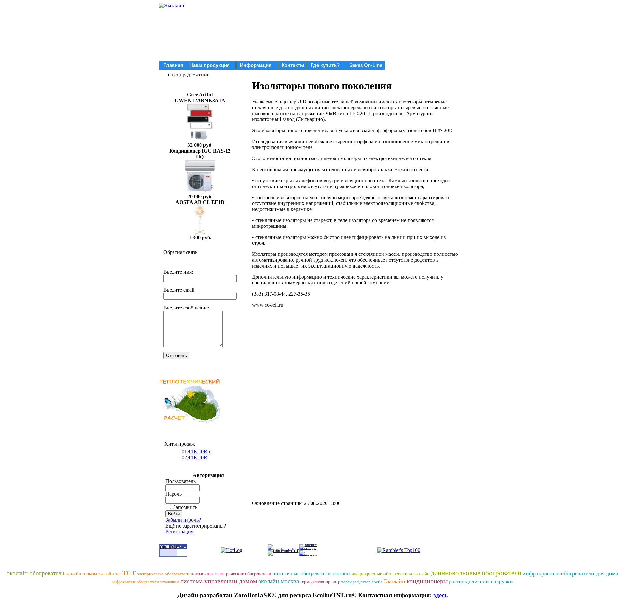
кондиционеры (427, 580)
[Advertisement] (306, 358)
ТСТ (129, 573)
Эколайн (394, 581)
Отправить (176, 355)
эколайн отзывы (81, 573)
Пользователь (180, 481)
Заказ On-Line (366, 65)
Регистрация (179, 531)
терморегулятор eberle (361, 581)
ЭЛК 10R (197, 457)
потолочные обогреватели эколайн (311, 573)
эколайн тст (109, 573)
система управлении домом (218, 580)
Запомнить (185, 507)
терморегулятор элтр (320, 581)
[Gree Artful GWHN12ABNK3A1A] (200, 140)
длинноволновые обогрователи (476, 573)
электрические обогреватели (163, 573)
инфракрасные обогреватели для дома (570, 573)
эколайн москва (278, 581)
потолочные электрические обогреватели (231, 573)
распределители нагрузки (481, 581)
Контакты (293, 65)
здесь (440, 595)
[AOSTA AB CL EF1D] (200, 233)
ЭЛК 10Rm (199, 451)
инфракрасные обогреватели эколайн (390, 573)
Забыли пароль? (183, 520)
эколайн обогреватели (35, 573)
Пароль (173, 494)
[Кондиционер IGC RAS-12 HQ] (200, 192)
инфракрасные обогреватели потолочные (145, 582)
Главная (173, 65)
